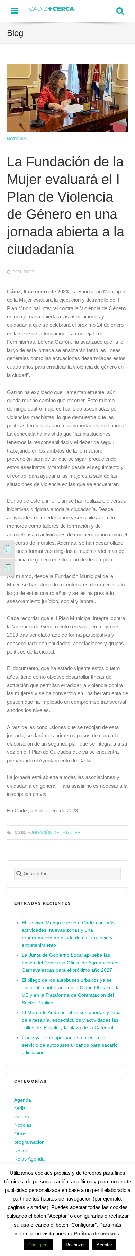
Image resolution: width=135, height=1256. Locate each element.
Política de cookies (96, 1233)
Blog (15, 33)
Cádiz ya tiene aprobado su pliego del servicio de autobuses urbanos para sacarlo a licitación (70, 1045)
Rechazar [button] (75, 1244)
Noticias (17, 138)
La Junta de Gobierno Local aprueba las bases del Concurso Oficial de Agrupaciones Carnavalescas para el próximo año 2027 (70, 963)
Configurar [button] (38, 1244)
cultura (21, 1117)
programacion (29, 1142)
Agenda (22, 1100)
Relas (20, 1150)
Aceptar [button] (104, 1244)
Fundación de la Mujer (54, 832)
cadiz (20, 1108)
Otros (20, 1133)
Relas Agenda (29, 1159)
